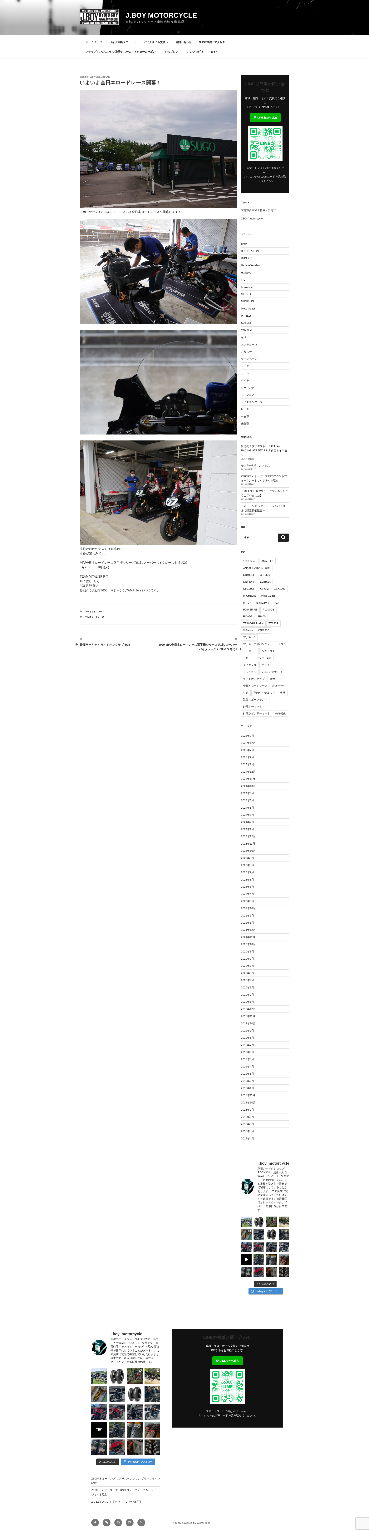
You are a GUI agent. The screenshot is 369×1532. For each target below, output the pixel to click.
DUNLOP (246, 258)
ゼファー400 (264, 658)
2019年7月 (247, 1045)
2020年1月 (247, 1001)
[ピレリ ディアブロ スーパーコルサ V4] (258, 1222)
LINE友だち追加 (267, 117)
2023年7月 (247, 872)
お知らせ (246, 351)
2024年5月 (247, 807)
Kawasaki (247, 287)
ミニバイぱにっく (272, 671)
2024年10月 (248, 786)
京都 (272, 678)
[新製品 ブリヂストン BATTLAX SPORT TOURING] (246, 1272)
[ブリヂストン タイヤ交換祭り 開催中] (284, 1272)
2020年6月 (247, 965)
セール (245, 373)
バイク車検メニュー (121, 42)
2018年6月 (247, 1124)
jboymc (105, 77)
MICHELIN (247, 301)
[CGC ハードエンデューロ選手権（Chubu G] (246, 1222)
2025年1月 (247, 764)
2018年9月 (247, 1109)
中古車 (245, 416)
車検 (282, 692)
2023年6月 (247, 879)
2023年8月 (247, 865)
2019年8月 (247, 1037)
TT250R (273, 623)
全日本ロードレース (94, 617)
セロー (247, 658)
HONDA (246, 272)
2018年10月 (248, 1102)
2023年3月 (247, 901)
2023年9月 (247, 858)
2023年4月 (247, 893)
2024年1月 (247, 829)
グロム (282, 644)
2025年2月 (247, 757)
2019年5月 (247, 1059)
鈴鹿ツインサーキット (256, 713)
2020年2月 (247, 994)
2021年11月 (248, 937)
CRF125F (249, 581)
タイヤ (214, 51)
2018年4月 (247, 1138)
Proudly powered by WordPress (191, 1522)
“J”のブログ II (194, 51)
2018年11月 (248, 1095)
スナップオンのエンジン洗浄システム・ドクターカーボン (121, 51)
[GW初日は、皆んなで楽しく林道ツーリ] (246, 1259)
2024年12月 (248, 771)
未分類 (245, 423)
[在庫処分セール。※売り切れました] (271, 1234)
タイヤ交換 (250, 664)
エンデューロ (249, 344)
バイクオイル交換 (154, 42)
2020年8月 (247, 951)
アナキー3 (249, 637)
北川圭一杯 (279, 685)
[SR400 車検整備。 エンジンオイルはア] (258, 1234)
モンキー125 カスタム (255, 465)
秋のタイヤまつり (264, 692)
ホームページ (94, 42)
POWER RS (250, 609)
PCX (276, 602)
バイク (266, 664)
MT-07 (247, 602)
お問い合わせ (183, 42)
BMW (244, 243)
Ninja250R (262, 602)
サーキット (90, 611)
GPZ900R (249, 588)
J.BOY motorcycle (161, 15)
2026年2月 (247, 735)
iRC (243, 279)
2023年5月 (247, 886)
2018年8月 (247, 1116)
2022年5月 (247, 922)
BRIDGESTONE (250, 251)
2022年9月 (247, 915)
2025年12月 (248, 742)
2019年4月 (247, 1066)
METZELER (248, 294)
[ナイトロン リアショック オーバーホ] (284, 1234)
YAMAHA (246, 330)
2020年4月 (247, 980)
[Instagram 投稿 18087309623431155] (258, 1247)
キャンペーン (249, 358)
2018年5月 (247, 1131)
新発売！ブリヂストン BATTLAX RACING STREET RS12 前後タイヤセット (264, 450)
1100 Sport (249, 561)
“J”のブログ (170, 51)
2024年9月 (247, 793)
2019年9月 (247, 1030)
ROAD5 (247, 616)
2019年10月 (248, 1023)
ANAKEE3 (267, 561)
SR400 (261, 616)
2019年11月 (248, 1016)
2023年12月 (248, 836)
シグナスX (268, 651)
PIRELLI (246, 315)
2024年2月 (247, 822)
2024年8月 (247, 800)
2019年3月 (247, 1073)
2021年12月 (248, 929)
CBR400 (265, 574)
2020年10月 (248, 944)
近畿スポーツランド (255, 699)
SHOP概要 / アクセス (212, 42)
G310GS (265, 581)
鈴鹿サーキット (252, 706)
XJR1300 (263, 630)
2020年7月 (247, 958)
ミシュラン (250, 671)
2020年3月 (247, 987)
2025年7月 (247, 750)
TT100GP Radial (253, 623)
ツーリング (247, 387)
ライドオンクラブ (252, 402)
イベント (246, 337)
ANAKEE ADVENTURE (257, 568)
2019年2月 (247, 1080)
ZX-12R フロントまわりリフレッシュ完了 (116, 1501)
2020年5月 (247, 973)
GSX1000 (279, 588)
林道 (245, 692)
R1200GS (268, 609)
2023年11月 (248, 843)
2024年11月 (248, 778)
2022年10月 (248, 908)
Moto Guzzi (248, 308)
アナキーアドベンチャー (258, 644)
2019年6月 (247, 1052)
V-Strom (248, 630)
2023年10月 (248, 850)
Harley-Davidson (251, 265)
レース (101, 611)
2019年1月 (247, 1088)
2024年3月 (247, 814)
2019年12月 (248, 1009)
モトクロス (247, 394)
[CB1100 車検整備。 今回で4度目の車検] (258, 1259)
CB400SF (249, 574)
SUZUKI (246, 322)
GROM (264, 588)
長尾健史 (280, 713)
